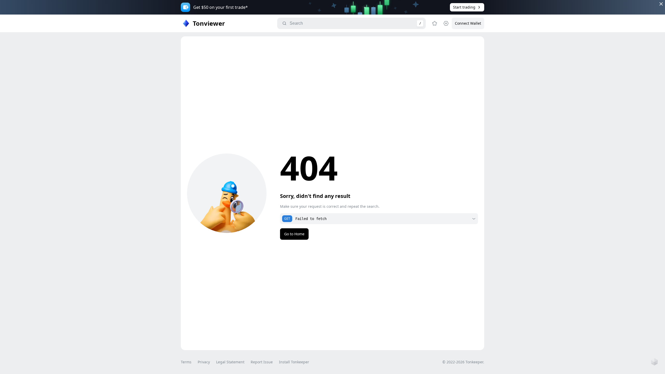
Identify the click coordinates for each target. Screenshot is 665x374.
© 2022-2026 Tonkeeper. (463, 361)
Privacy (204, 361)
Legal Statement (230, 361)
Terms (186, 361)
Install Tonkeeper (294, 361)
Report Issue (262, 361)
